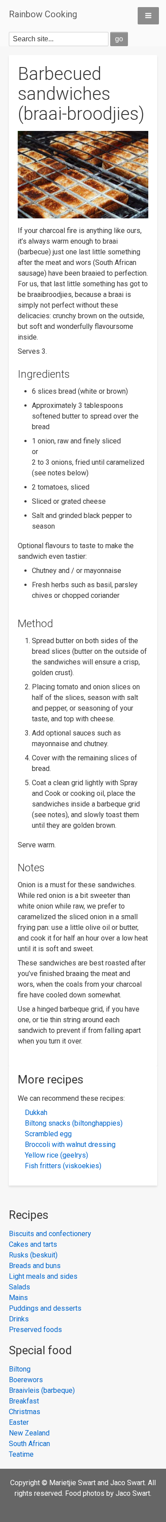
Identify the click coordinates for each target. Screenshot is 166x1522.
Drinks (19, 1319)
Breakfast (24, 1401)
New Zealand (29, 1433)
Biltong (20, 1369)
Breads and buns (35, 1265)
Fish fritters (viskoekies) (63, 1166)
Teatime (21, 1454)
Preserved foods (35, 1329)
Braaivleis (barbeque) (42, 1390)
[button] (148, 15)
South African (29, 1443)
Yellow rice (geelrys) (56, 1155)
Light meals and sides (43, 1276)
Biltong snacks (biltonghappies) (74, 1123)
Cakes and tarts (33, 1244)
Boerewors (26, 1380)
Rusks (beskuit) (33, 1255)
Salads (19, 1287)
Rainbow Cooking (43, 14)
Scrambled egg (48, 1134)
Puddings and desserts (45, 1308)
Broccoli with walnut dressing (70, 1144)
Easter (19, 1422)
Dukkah (36, 1112)
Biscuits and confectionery (50, 1233)
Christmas (24, 1411)
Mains (18, 1297)
